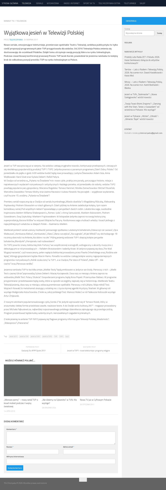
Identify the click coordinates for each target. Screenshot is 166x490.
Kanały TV (9, 20)
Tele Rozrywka (16, 39)
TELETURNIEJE (130, 3)
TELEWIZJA (26, 3)
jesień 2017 (13, 336)
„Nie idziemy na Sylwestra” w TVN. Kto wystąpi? (59, 401)
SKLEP (142, 3)
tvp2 (67, 336)
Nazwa (9, 446)
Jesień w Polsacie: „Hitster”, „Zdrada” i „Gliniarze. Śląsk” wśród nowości (141, 117)
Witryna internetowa (15, 456)
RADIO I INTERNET (72, 3)
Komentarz (11, 429)
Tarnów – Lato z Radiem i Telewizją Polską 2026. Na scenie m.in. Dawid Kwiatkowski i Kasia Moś (144, 72)
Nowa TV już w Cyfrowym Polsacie (95, 399)
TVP (55, 336)
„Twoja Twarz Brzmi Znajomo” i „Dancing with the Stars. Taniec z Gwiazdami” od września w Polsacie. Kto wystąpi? (143, 106)
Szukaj (127, 28)
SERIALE (39, 3)
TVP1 (61, 336)
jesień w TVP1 (35, 336)
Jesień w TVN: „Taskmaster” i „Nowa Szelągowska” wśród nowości (141, 96)
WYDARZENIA (53, 3)
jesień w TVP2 (47, 336)
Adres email (68, 446)
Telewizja (21, 20)
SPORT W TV (89, 3)
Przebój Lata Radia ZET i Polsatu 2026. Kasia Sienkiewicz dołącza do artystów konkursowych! (142, 60)
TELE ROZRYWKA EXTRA (109, 3)
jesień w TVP (24, 336)
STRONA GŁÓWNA (10, 3)
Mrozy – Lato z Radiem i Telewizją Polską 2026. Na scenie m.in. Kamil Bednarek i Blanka (143, 85)
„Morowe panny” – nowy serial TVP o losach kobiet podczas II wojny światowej (21, 403)
